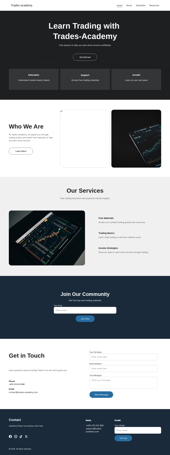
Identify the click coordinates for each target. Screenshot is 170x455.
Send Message (101, 394)
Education (140, 5)
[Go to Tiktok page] (20, 436)
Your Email (58, 305)
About (129, 5)
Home (119, 5)
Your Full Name (95, 352)
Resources (154, 5)
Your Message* (95, 375)
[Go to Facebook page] (10, 436)
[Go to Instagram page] (15, 436)
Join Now (85, 318)
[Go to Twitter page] (26, 436)
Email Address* (95, 364)
